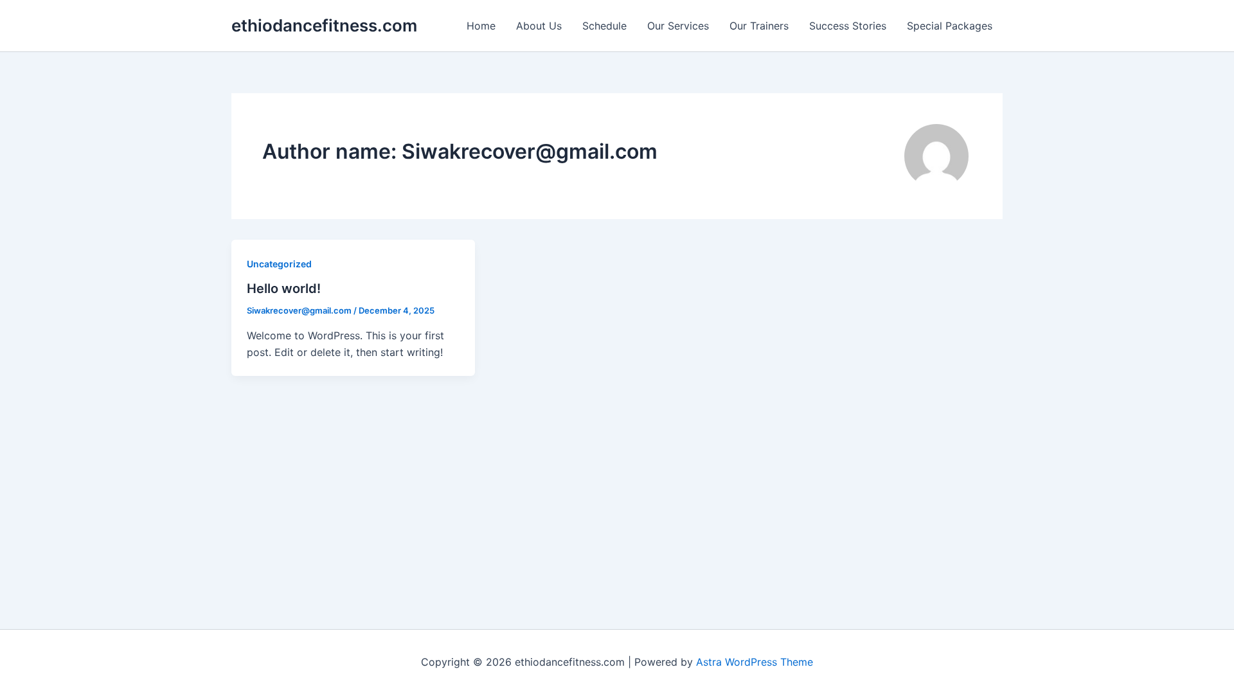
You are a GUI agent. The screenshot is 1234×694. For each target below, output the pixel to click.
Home (481, 25)
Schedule (604, 25)
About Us (539, 25)
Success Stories (847, 25)
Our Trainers (759, 25)
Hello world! (284, 288)
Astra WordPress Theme (754, 661)
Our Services (678, 25)
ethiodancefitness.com (324, 25)
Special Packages (949, 25)
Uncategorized (279, 263)
